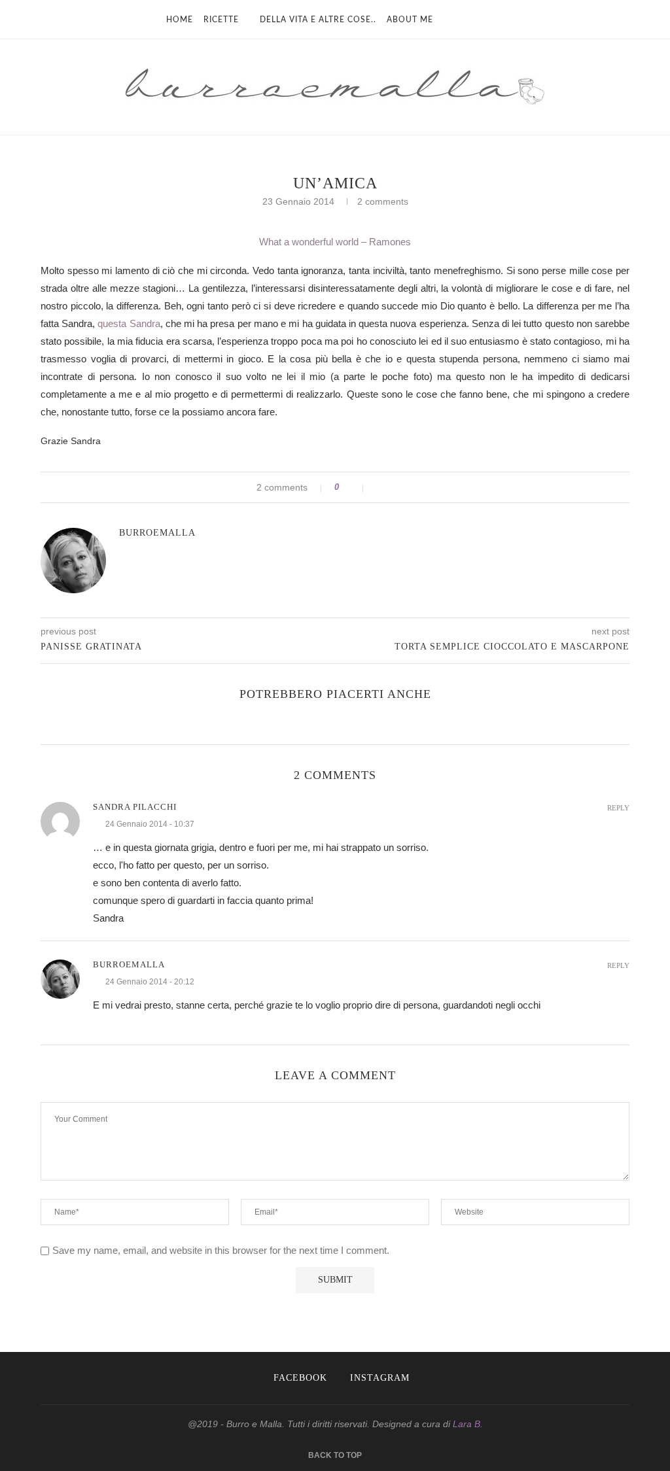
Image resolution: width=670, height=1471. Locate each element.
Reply (618, 808)
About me (410, 20)
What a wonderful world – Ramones (335, 241)
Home (179, 20)
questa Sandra (128, 323)
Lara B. (468, 1424)
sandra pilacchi (135, 807)
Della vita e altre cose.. (318, 20)
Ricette (221, 20)
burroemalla (157, 533)
